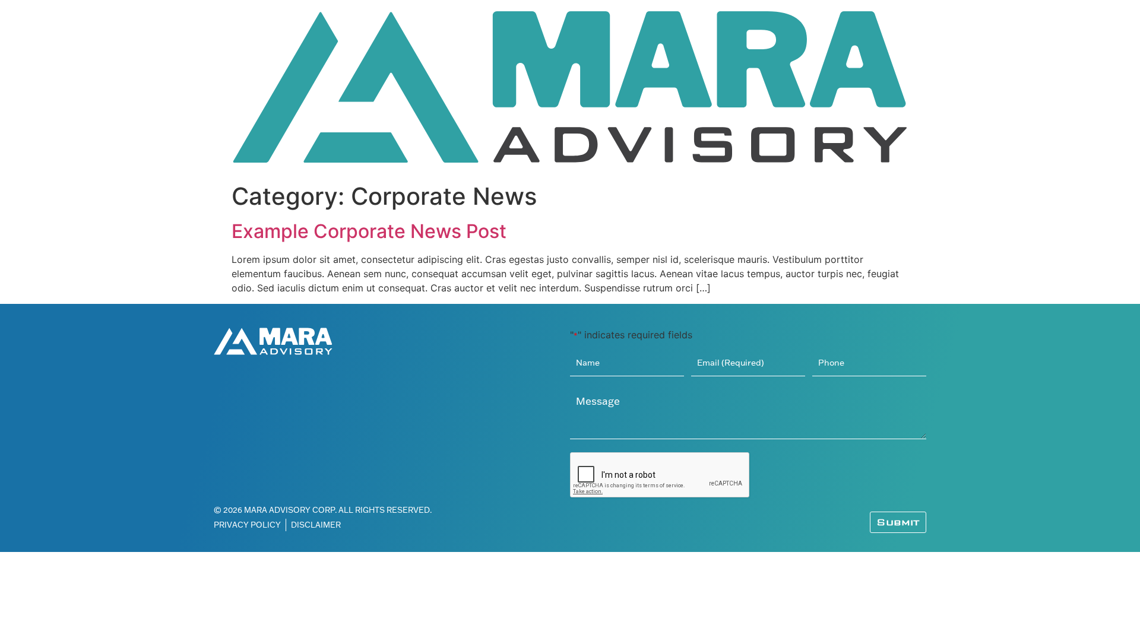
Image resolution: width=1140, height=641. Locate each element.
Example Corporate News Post (369, 231)
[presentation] (660, 475)
